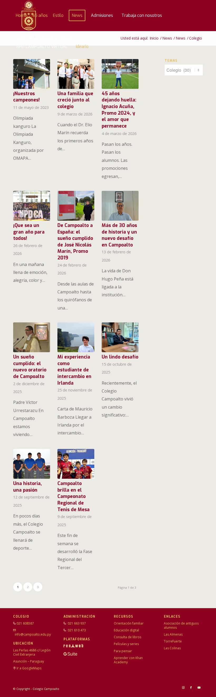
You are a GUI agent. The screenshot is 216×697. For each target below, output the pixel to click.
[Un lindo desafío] (120, 337)
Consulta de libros (127, 637)
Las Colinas (172, 648)
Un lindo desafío (120, 357)
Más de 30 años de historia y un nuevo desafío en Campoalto (119, 235)
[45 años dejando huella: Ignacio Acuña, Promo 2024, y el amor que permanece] (120, 74)
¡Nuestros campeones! (26, 96)
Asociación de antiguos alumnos (181, 625)
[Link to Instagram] (15, 77)
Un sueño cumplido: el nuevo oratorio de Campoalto (29, 367)
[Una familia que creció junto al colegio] (75, 74)
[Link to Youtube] (31, 77)
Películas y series (126, 644)
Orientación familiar (129, 623)
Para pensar (123, 651)
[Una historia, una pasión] (31, 464)
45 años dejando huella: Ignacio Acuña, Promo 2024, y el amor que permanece (119, 109)
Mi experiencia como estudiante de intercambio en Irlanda (74, 370)
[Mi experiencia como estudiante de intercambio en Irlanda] (75, 337)
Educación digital (126, 630)
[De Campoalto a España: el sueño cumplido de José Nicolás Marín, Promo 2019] (75, 206)
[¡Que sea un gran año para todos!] (31, 206)
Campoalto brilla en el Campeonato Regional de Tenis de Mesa (73, 496)
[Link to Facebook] (23, 77)
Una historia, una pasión (27, 486)
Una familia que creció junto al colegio (75, 100)
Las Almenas (173, 634)
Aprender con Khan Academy (128, 660)
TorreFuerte (173, 641)
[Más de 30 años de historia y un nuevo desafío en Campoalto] (120, 206)
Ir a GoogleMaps (29, 668)
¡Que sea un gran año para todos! (29, 231)
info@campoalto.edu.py (33, 634)
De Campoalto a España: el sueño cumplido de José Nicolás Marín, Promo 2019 (75, 241)
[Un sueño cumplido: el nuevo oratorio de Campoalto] (31, 337)
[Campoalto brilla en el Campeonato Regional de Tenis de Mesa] (75, 464)
